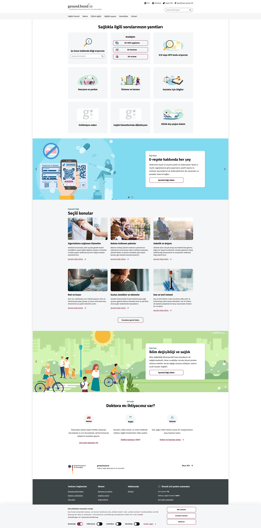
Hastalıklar (123, 16)
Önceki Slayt (36, 169)
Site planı (71, 500)
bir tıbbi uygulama (132, 43)
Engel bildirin (103, 500)
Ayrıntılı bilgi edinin (166, 180)
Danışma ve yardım (105, 492)
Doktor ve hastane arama (170, 440)
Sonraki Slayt (224, 169)
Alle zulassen (181, 510)
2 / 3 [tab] (130, 390)
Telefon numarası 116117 (130, 440)
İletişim (131, 492)
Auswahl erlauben (181, 516)
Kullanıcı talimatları (75, 496)
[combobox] (176, 10)
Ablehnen (181, 522)
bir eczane (132, 56)
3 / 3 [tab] (134, 390)
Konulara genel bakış (130, 320)
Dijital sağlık (96, 16)
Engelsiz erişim (103, 496)
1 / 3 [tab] (127, 390)
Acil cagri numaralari (165, 500)
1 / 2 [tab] (129, 197)
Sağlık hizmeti (74, 16)
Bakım (85, 16)
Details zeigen (148, 524)
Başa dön (186, 465)
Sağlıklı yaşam (110, 16)
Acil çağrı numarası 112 (88, 443)
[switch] (99, 524)
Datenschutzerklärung (89, 517)
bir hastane (132, 50)
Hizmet (134, 16)
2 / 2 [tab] (132, 197)
